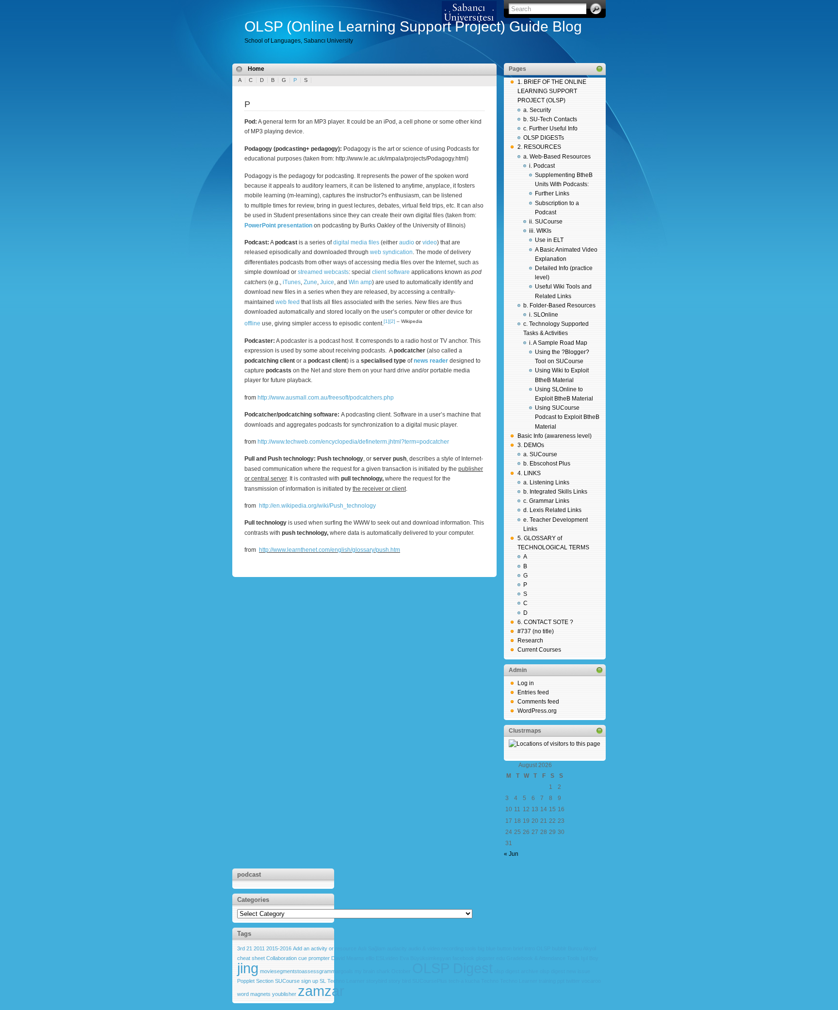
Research (530, 640)
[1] (386, 321)
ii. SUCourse (546, 221)
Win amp (360, 282)
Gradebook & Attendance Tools (543, 958)
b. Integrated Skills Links (555, 491)
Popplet (246, 981)
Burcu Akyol (582, 948)
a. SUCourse (540, 454)
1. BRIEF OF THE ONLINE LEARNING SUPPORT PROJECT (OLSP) (551, 91)
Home (256, 68)
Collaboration (281, 958)
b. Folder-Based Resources (559, 305)
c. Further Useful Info (550, 128)
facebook (463, 958)
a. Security (537, 110)
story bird (399, 981)
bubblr (559, 948)
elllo (370, 958)
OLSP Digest (452, 968)
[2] (392, 321)
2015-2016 (278, 948)
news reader (431, 360)
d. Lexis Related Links (552, 510)
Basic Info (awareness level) (554, 436)
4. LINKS (529, 473)
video (429, 242)
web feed (287, 302)
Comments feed (538, 701)
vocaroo (591, 981)
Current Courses (539, 649)
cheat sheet (251, 958)
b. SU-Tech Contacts (550, 119)
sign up (309, 981)
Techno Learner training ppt (532, 981)
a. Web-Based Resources (557, 156)
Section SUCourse (278, 981)
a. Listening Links (546, 482)
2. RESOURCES (539, 147)
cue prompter (314, 958)
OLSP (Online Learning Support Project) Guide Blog (413, 26)
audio (406, 242)
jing (247, 968)
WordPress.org (537, 710)
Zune (310, 282)
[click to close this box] (599, 69)
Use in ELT (549, 240)
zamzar (321, 991)
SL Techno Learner (342, 981)
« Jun (511, 853)
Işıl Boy (589, 958)
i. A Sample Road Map (558, 342)
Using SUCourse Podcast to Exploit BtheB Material (567, 417)
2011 (259, 948)
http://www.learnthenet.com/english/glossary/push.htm (329, 549)
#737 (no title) (535, 631)
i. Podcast (542, 165)
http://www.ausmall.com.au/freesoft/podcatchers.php (326, 397)
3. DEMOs (530, 445)
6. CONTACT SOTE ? (545, 622)
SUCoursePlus (429, 981)
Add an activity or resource (324, 948)
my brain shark (372, 971)
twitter (573, 981)
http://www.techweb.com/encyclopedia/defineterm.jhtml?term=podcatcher (353, 441)
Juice (327, 282)
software (398, 272)
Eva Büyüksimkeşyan (425, 958)
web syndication (391, 252)
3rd (241, 948)
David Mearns (347, 958)
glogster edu (490, 958)
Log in (525, 683)
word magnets (254, 994)
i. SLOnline (543, 314)
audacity (397, 948)
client (379, 272)
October (401, 971)
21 (249, 948)
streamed (310, 272)
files (374, 242)
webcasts (336, 272)
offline (252, 323)
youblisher (284, 994)
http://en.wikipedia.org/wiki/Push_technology (317, 505)
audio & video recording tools (442, 948)
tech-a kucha (464, 981)
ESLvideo (387, 958)
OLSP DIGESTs (543, 137)
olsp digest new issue (565, 971)
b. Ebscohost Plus (546, 463)
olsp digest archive (516, 971)
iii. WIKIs (540, 230)
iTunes (292, 282)
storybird (376, 981)
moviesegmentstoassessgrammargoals (306, 971)
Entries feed (533, 692)
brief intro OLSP (531, 948)
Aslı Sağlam (372, 948)
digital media (350, 242)
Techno (490, 981)
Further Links (552, 193)
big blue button (495, 948)
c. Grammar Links (546, 500)
